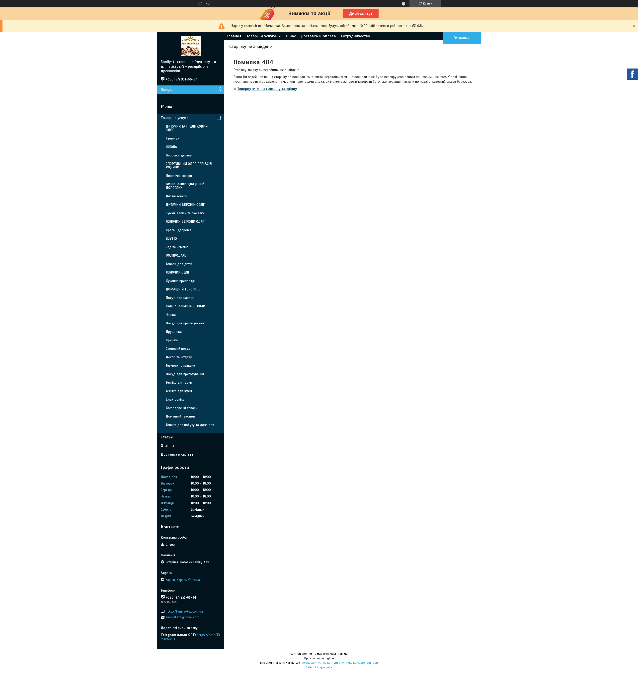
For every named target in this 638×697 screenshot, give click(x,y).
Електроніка (175, 399)
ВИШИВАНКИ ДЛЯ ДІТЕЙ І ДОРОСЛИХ (186, 186)
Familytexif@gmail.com (182, 617)
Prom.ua (342, 653)
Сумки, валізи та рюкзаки (185, 213)
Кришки (172, 340)
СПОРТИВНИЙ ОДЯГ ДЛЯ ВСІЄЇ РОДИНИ (189, 165)
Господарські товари (181, 408)
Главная (234, 36)
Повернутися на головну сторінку (267, 88)
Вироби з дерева (179, 155)
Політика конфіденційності (359, 662)
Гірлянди (172, 138)
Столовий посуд (178, 349)
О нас (291, 36)
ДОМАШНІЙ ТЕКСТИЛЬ (183, 289)
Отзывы (167, 445)
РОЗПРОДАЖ (176, 255)
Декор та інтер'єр (179, 357)
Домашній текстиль (181, 416)
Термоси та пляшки (180, 365)
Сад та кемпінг (177, 247)
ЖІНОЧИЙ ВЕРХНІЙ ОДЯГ (185, 221)
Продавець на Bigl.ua (319, 658)
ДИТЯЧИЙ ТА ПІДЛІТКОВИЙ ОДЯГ (187, 128)
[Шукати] (220, 89)
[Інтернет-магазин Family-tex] (191, 46)
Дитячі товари (176, 196)
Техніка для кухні (179, 391)
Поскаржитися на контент (320, 662)
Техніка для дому (179, 382)
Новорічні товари (179, 176)
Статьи (167, 437)
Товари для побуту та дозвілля (190, 425)
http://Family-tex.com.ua (184, 611)
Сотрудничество (355, 36)
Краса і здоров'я (178, 230)
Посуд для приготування (185, 323)
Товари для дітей (179, 264)
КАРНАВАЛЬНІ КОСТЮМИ (185, 306)
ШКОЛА (171, 147)
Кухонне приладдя (180, 281)
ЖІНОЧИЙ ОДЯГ (178, 272)
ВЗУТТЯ (171, 238)
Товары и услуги (261, 36)
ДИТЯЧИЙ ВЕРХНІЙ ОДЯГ (185, 205)
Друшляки (174, 332)
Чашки (171, 315)
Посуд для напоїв (180, 298)
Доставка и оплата (318, 36)
